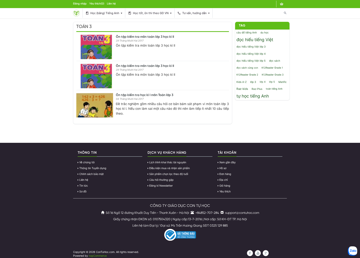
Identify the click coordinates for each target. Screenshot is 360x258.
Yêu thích (225, 191)
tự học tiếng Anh (252, 95)
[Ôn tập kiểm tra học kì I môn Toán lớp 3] (94, 105)
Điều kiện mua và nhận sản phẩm (169, 168)
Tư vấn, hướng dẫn (192, 13)
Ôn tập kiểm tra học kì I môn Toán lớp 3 (144, 95)
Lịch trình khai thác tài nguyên (167, 162)
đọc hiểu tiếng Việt (254, 39)
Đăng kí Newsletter (161, 185)
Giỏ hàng (224, 185)
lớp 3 (253, 81)
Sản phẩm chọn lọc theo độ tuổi (168, 174)
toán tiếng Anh (274, 88)
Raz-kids (242, 89)
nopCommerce (98, 255)
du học (264, 32)
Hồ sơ (222, 168)
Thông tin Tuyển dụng (92, 168)
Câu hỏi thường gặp (161, 179)
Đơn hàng (225, 174)
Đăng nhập (80, 3)
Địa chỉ (223, 179)
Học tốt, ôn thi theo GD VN (148, 13)
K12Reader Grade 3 (273, 74)
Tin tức (83, 185)
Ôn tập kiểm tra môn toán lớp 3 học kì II (145, 37)
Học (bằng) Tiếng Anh (103, 13)
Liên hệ (111, 3)
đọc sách (274, 60)
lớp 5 (272, 81)
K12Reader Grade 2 (247, 74)
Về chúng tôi (86, 162)
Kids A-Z (241, 81)
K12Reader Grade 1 (272, 67)
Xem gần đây (227, 162)
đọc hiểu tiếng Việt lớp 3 (251, 46)
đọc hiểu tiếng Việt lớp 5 (251, 60)
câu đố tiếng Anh (246, 32)
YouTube (258, 253)
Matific (282, 81)
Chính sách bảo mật (91, 174)
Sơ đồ (82, 191)
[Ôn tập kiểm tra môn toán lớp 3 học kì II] (94, 47)
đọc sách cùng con (247, 67)
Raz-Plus (257, 88)
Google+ (266, 253)
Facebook (250, 253)
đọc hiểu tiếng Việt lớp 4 (251, 53)
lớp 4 (263, 81)
